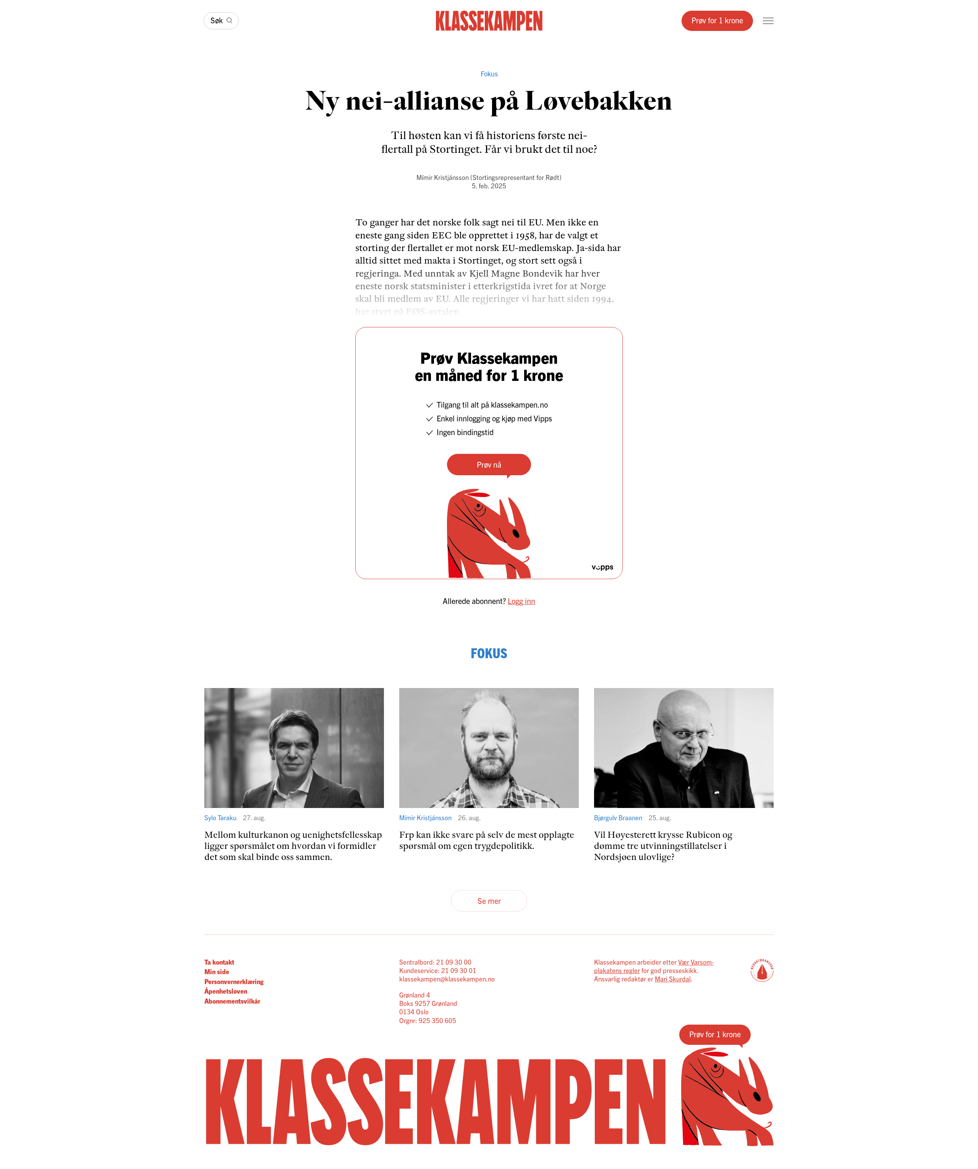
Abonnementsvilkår (232, 1001)
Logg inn (521, 601)
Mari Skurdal (673, 979)
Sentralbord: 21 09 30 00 (435, 962)
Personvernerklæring (234, 981)
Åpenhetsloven (225, 991)
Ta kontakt (219, 962)
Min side (216, 971)
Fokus (489, 73)
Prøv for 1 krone (717, 20)
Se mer (489, 900)
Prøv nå (489, 464)
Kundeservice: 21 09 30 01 (437, 970)
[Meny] (768, 21)
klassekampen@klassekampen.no (447, 979)
